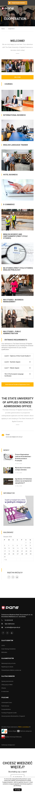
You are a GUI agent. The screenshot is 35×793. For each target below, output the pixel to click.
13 (17, 548)
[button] (17, 355)
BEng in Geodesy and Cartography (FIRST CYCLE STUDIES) (15, 236)
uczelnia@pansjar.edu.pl (12, 627)
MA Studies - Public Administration (12, 332)
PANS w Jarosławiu (23, 727)
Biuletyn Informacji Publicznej (13, 737)
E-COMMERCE (9, 204)
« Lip (5, 559)
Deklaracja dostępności (8, 745)
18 (9, 551)
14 (22, 548)
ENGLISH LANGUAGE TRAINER (15, 145)
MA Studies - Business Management (13, 301)
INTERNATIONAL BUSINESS (14, 115)
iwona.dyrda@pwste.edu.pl (14, 437)
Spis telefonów (9, 624)
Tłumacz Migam (12, 731)
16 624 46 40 (9, 620)
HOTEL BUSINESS (10, 175)
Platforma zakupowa (26, 731)
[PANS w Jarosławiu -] (7, 9)
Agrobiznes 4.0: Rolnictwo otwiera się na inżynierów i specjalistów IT (23, 481)
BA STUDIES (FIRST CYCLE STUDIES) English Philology (18, 269)
